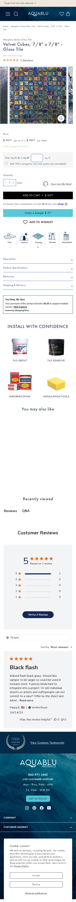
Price (5, 134)
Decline (36, 884)
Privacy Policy (21, 866)
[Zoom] (61, 118)
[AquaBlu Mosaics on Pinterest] (34, 807)
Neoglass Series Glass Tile (23, 26)
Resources (8, 276)
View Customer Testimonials (47, 742)
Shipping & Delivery (14, 285)
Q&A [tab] (26, 511)
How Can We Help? (61, 183)
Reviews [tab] (10, 511)
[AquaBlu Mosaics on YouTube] (49, 807)
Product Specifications (15, 267)
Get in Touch (38, 798)
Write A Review (38, 614)
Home (5, 26)
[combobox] (56, 647)
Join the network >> (26, 3)
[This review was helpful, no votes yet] (55, 720)
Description (9, 258)
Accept (36, 875)
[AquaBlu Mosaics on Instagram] (27, 807)
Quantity (8, 175)
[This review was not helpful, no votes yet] (62, 720)
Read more (26, 700)
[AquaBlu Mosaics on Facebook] (42, 807)
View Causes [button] (20, 307)
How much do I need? (17, 157)
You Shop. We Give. (15, 299)
